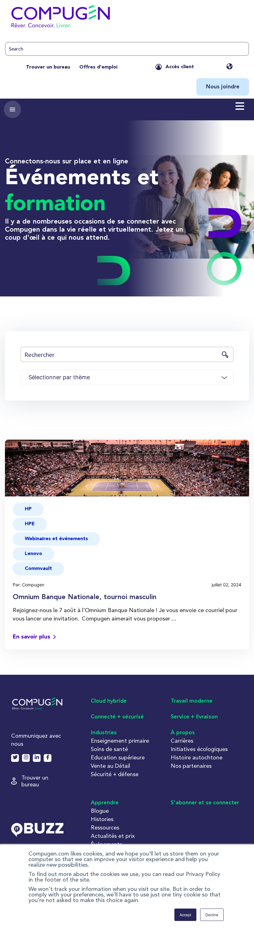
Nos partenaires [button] (191, 765)
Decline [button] (211, 914)
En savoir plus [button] (31, 637)
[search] (127, 49)
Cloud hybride (109, 701)
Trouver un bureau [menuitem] (48, 67)
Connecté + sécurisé (117, 717)
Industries (104, 733)
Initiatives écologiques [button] (199, 749)
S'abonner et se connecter (205, 803)
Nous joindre (222, 87)
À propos (183, 733)
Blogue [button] (100, 810)
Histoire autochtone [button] (196, 757)
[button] (127, 18)
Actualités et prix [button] (113, 836)
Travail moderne (191, 701)
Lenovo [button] (33, 553)
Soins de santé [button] (109, 749)
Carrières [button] (182, 740)
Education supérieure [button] (118, 757)
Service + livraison (194, 717)
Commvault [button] (38, 568)
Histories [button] (102, 819)
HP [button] (28, 509)
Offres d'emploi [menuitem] (98, 67)
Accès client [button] (179, 66)
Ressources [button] (105, 827)
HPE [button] (30, 524)
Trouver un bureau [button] (34, 781)
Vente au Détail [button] (110, 765)
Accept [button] (185, 914)
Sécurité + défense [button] (114, 774)
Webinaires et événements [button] (56, 538)
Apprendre (105, 803)
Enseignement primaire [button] (120, 740)
